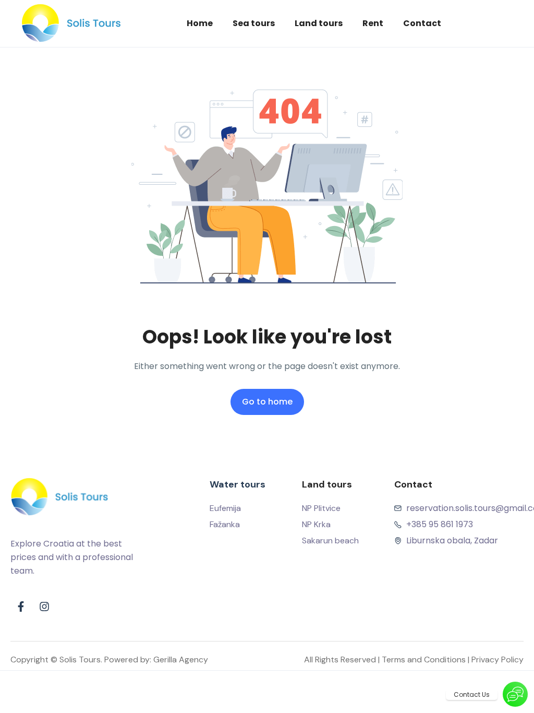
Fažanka (225, 524)
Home (200, 23)
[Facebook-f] (20, 606)
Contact (422, 23)
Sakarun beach (330, 540)
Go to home (267, 402)
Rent (372, 23)
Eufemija (225, 508)
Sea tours (254, 23)
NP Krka (316, 524)
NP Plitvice (321, 508)
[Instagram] (44, 606)
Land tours (319, 23)
